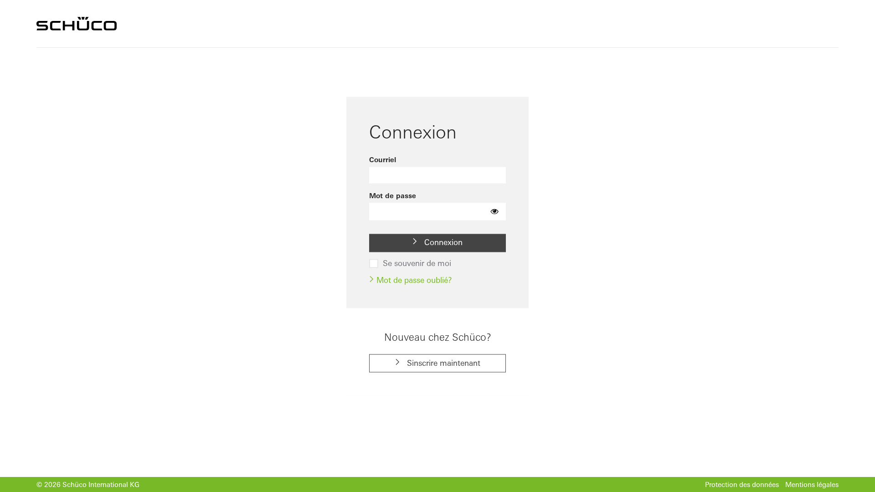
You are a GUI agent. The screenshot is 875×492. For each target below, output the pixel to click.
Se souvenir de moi (417, 263)
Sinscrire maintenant (442, 363)
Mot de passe (392, 195)
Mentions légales (812, 484)
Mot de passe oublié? (413, 280)
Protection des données (742, 484)
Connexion (442, 242)
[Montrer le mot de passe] (495, 211)
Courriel (382, 159)
